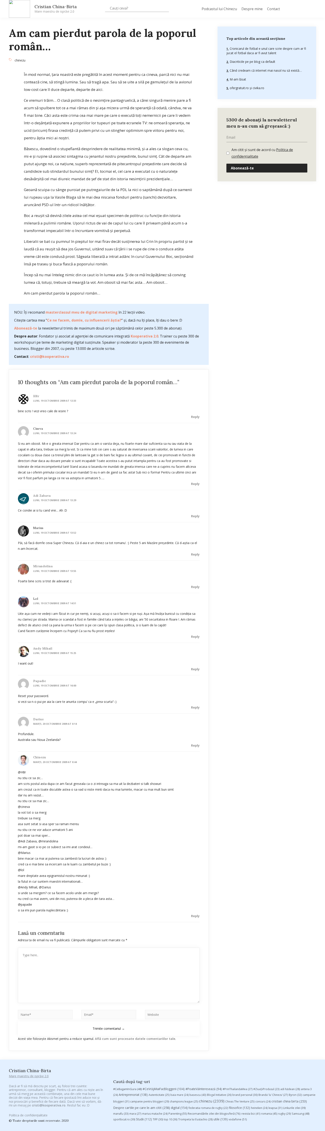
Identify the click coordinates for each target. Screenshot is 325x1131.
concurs (263, 1101)
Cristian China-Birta (55, 8)
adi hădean (290, 1089)
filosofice (239, 1108)
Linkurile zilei (294, 1108)
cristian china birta (289, 1101)
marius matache (155, 1114)
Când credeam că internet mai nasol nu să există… (265, 70)
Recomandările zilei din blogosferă (214, 1114)
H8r (36, 396)
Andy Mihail (42, 648)
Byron (295, 1095)
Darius (38, 719)
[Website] (172, 1015)
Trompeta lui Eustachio (195, 1119)
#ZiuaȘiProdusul (266, 1089)
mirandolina (43, 566)
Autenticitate (159, 1095)
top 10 (170, 1119)
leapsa (275, 1108)
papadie (39, 681)
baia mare (179, 1095)
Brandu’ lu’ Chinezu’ (273, 1095)
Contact (273, 9)
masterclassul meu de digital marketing (82, 312)
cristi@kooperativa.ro (49, 356)
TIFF (158, 1119)
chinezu (20, 60)
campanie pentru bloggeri (149, 1101)
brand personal (245, 1095)
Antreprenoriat (133, 1095)
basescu (197, 1095)
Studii (144, 1119)
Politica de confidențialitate (28, 1115)
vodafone (238, 1119)
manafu (120, 1114)
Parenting (177, 1114)
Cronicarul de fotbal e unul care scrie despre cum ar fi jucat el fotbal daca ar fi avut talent (266, 50)
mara (135, 1114)
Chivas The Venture (239, 1101)
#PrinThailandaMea (237, 1089)
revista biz (250, 1114)
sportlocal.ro (124, 1119)
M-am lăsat (237, 79)
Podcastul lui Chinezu (219, 9)
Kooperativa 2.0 (144, 336)
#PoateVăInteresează (203, 1089)
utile (221, 1119)
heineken (259, 1108)
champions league (184, 1101)
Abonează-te (25, 328)
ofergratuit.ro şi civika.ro (246, 88)
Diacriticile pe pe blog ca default (252, 61)
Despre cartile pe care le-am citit (141, 1107)
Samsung (300, 1114)
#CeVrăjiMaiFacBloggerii (164, 1089)
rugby (284, 1114)
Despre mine (252, 9)
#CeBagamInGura (127, 1089)
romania (269, 1114)
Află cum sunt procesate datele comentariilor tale (135, 1039)
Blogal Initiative (219, 1095)
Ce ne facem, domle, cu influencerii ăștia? (84, 320)
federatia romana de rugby (208, 1108)
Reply (195, 417)
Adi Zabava (42, 496)
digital (179, 1108)
